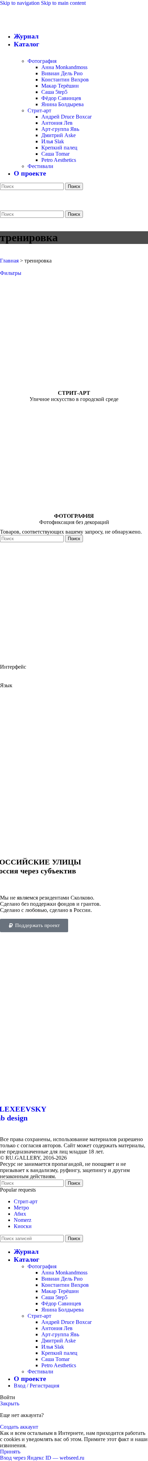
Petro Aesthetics (58, 160)
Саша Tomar (55, 154)
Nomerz (22, 1220)
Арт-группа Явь (60, 129)
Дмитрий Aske (58, 135)
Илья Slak (52, 141)
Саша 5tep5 (54, 92)
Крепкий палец (59, 147)
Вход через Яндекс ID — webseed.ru (42, 1458)
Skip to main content (63, 3)
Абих (20, 1214)
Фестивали (40, 166)
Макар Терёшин (60, 86)
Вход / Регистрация (36, 1385)
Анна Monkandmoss (64, 67)
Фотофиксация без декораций (74, 522)
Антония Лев (57, 123)
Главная (9, 261)
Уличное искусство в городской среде (74, 399)
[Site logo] (60, 180)
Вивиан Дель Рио (62, 73)
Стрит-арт (39, 110)
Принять (10, 1451)
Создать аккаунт (19, 1427)
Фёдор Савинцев (61, 98)
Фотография (42, 61)
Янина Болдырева (62, 104)
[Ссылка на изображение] (74, 1094)
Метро (21, 1208)
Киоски (23, 1226)
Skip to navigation (20, 3)
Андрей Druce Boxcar (66, 117)
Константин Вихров (65, 79)
